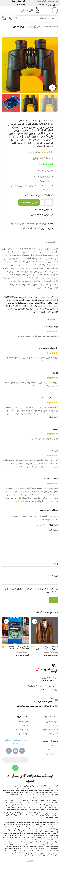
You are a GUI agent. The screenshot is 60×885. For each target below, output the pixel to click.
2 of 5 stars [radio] (42, 525)
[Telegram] (15, 751)
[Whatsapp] (22, 751)
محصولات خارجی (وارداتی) (39, 26)
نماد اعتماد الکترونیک (49, 749)
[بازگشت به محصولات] (52, 32)
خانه (56, 26)
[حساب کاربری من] (10, 18)
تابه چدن (48, 809)
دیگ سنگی (30, 803)
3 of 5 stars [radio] (40, 525)
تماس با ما (53, 733)
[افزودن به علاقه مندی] (34, 621)
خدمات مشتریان (51, 716)
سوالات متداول (52, 721)
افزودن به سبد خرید (29, 202)
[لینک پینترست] (31, 228)
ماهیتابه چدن (40, 809)
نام (56, 564)
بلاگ (56, 757)
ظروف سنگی (35, 835)
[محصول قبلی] (56, 32)
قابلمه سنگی (41, 846)
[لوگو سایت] (30, 10)
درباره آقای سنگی (50, 741)
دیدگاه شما (52, 530)
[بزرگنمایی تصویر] (52, 87)
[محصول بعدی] (49, 32)
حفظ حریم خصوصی (49, 729)
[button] (55, 65)
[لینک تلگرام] (24, 228)
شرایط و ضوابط (22, 729)
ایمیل (55, 576)
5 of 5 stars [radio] (36, 525)
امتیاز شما (53, 525)
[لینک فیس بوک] (39, 228)
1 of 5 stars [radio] (44, 525)
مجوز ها (54, 745)
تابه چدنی (24, 809)
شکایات (55, 725)
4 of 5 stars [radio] (38, 525)
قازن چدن (32, 809)
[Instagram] (9, 751)
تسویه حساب (23, 721)
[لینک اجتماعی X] (35, 228)
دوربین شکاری (19, 26)
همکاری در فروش (51, 753)
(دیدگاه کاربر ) (34, 152)
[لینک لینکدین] (28, 228)
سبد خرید (25, 725)
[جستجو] (18, 18)
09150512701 (43, 4)
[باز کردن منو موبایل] (54, 10)
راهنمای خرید (23, 716)
